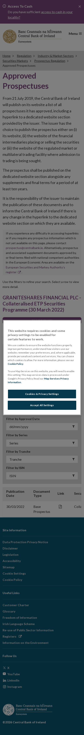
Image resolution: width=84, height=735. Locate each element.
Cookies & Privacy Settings (42, 394)
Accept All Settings (42, 405)
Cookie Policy (15, 363)
